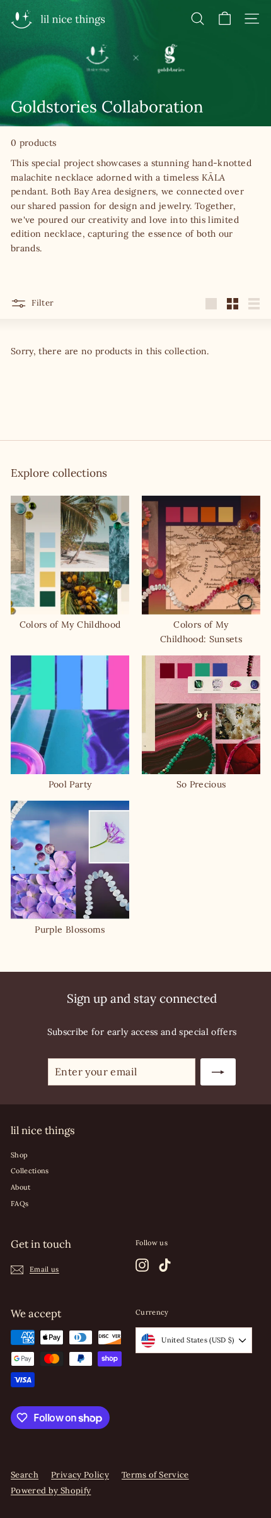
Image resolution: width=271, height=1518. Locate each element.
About (21, 1187)
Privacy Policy (80, 1474)
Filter (42, 302)
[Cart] (224, 18)
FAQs (19, 1203)
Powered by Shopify (51, 1490)
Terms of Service (155, 1474)
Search (24, 1474)
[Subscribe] (218, 1072)
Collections (30, 1170)
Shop (19, 1154)
